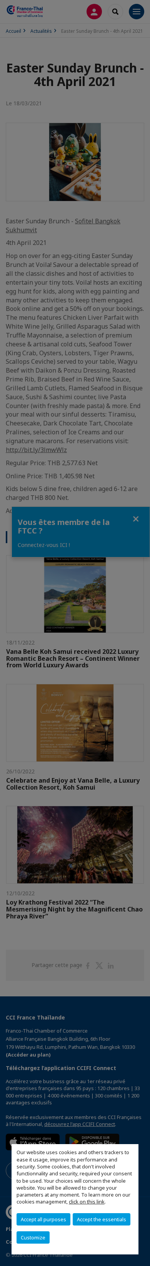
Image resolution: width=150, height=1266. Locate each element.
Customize (33, 1237)
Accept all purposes (43, 1219)
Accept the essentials (101, 1219)
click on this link (87, 1201)
